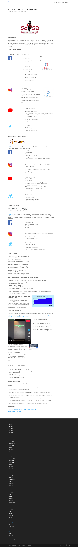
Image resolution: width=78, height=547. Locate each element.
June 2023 (11, 488)
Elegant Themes (16, 545)
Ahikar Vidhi (11, 11)
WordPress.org (12, 539)
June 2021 (11, 517)
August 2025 (11, 445)
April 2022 (11, 509)
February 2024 (11, 473)
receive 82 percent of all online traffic (35, 315)
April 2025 (11, 453)
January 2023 (11, 498)
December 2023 (12, 477)
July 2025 (10, 447)
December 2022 (12, 500)
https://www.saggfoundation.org (14, 411)
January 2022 (11, 513)
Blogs (59, 2)
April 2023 (11, 492)
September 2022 (12, 504)
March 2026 (11, 432)
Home (55, 2)
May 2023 (11, 490)
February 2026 (11, 434)
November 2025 (12, 439)
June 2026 (11, 426)
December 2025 (12, 437)
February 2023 (11, 496)
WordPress (28, 545)
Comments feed (12, 537)
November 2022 (12, 502)
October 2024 (11, 460)
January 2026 (11, 436)
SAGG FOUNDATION (12, 52)
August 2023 (11, 485)
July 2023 (10, 487)
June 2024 (11, 466)
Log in (10, 533)
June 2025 (11, 449)
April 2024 (11, 470)
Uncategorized (23, 11)
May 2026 (11, 428)
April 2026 (11, 430)
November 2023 (12, 479)
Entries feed (11, 535)
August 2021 (11, 515)
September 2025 (12, 443)
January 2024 (11, 475)
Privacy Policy (65, 2)
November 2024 (12, 458)
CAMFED (9, 146)
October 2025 (11, 441)
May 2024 (11, 468)
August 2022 (11, 506)
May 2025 (11, 451)
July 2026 (10, 424)
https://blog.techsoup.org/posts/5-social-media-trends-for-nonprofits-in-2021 (23, 409)
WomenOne (10, 214)
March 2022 (11, 511)
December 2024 (12, 456)
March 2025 (11, 454)
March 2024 (11, 471)
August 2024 (11, 462)
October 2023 (11, 481)
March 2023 (11, 494)
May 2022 (11, 507)
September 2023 (12, 483)
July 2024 (10, 464)
